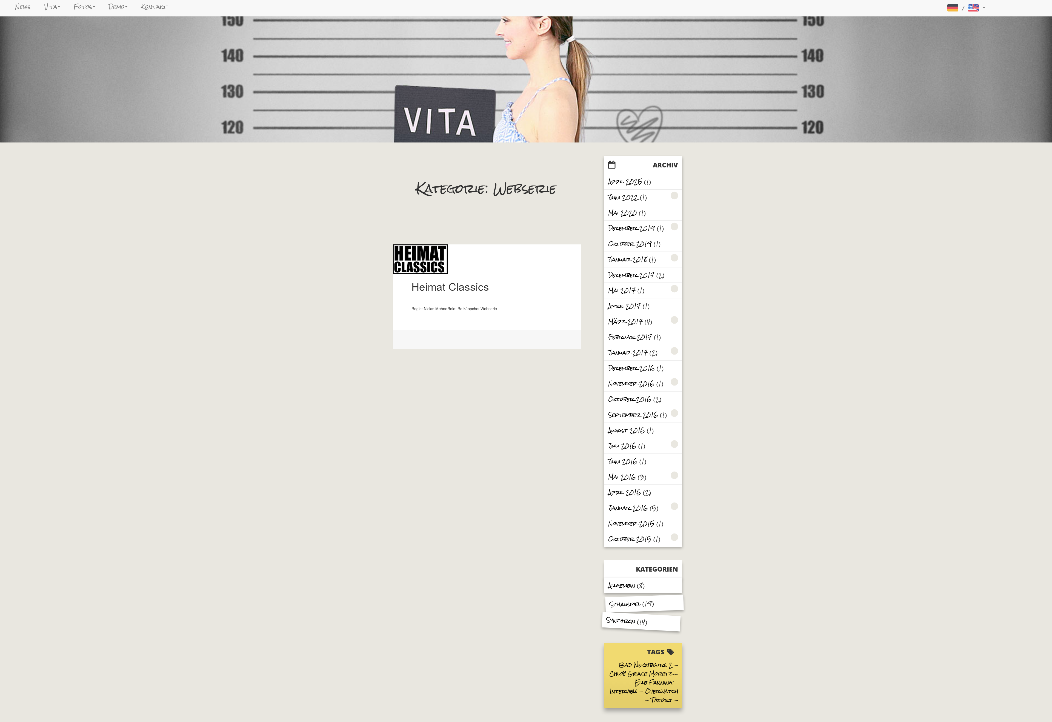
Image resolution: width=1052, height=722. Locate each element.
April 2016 (624, 492)
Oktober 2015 (629, 539)
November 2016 (631, 383)
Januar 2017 (628, 352)
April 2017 (624, 306)
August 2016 (626, 430)
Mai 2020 (622, 213)
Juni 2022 (623, 197)
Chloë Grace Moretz (641, 674)
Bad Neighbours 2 (646, 665)
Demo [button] (117, 7)
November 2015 (631, 523)
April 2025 (625, 181)
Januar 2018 (627, 259)
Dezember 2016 (631, 368)
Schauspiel (625, 604)
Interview (624, 691)
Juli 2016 (622, 446)
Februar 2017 (630, 337)
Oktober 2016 (629, 399)
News (23, 7)
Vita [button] (51, 7)
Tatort (662, 700)
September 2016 (633, 415)
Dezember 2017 (631, 275)
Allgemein (621, 585)
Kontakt (154, 7)
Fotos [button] (83, 7)
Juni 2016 (623, 461)
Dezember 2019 (631, 228)
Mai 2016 (622, 477)
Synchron (620, 620)
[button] (965, 8)
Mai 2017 (622, 290)
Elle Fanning (654, 682)
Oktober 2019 (630, 244)
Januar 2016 (628, 508)
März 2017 (625, 321)
